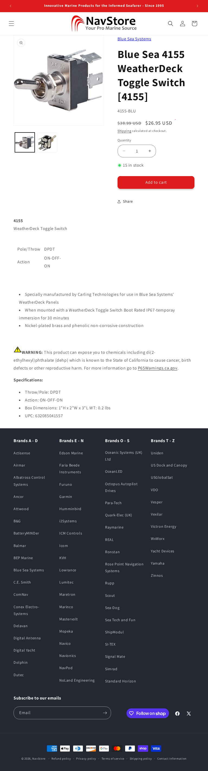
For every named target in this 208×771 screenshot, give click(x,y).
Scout (110, 595)
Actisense (22, 453)
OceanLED (114, 471)
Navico (65, 643)
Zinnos (157, 575)
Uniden (157, 453)
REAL (109, 539)
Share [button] (128, 201)
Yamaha (158, 563)
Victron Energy (163, 526)
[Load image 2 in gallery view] (47, 142)
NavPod (66, 667)
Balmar (20, 545)
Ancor (19, 496)
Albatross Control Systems (29, 481)
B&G (17, 521)
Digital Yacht (24, 650)
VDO (154, 489)
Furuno (65, 484)
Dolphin (21, 662)
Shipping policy (141, 758)
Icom (63, 545)
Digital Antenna (27, 638)
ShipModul (114, 632)
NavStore (39, 758)
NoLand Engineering (77, 680)
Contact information (172, 758)
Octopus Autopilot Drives (121, 487)
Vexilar (156, 514)
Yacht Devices (162, 551)
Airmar (19, 465)
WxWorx (158, 538)
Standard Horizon (120, 681)
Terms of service (113, 758)
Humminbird (70, 508)
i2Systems (68, 521)
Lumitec (66, 582)
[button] (11, 24)
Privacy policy (86, 758)
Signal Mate (115, 656)
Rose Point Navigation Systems (124, 567)
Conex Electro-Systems (26, 610)
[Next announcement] (197, 6)
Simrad (111, 668)
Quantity (124, 140)
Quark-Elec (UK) (118, 515)
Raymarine (114, 527)
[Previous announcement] (11, 6)
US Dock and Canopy (169, 465)
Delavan (21, 625)
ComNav (21, 594)
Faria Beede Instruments (70, 468)
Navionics (67, 655)
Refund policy (61, 758)
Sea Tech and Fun (120, 619)
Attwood (21, 508)
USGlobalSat (162, 477)
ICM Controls (70, 533)
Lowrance (67, 570)
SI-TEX (110, 644)
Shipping (124, 131)
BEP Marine (23, 557)
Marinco (66, 606)
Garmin (65, 496)
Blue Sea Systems (134, 39)
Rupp (109, 583)
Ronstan (112, 551)
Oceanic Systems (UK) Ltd (123, 456)
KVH (62, 557)
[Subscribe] (105, 713)
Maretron (67, 594)
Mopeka (66, 631)
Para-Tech (113, 502)
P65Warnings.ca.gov (157, 368)
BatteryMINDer (26, 533)
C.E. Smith (22, 582)
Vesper (157, 502)
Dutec (19, 674)
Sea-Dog (112, 607)
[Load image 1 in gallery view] (25, 142)
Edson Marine (71, 453)
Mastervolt (68, 619)
